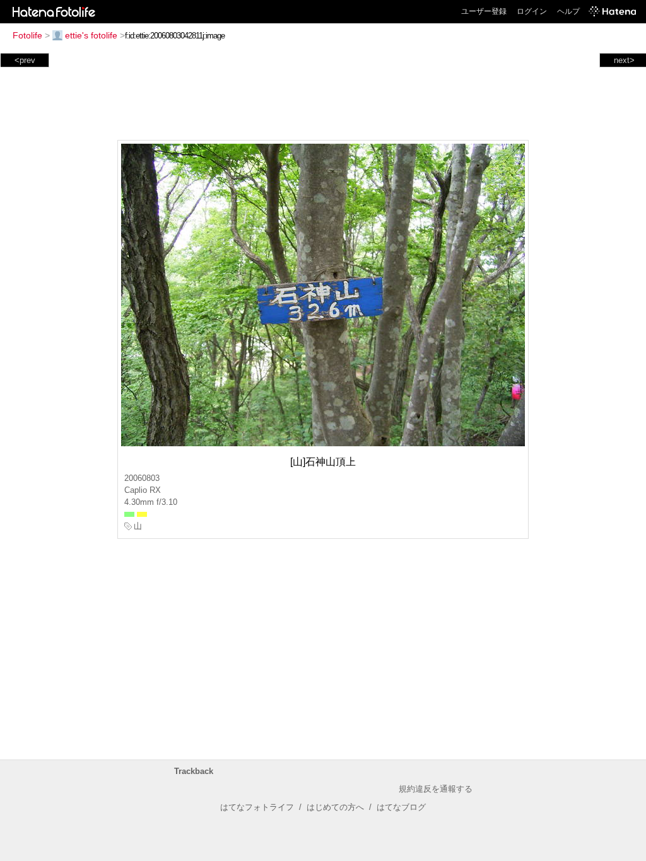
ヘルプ (568, 11)
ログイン (532, 11)
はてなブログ (401, 807)
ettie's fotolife (91, 35)
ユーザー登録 (484, 11)
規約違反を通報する (436, 789)
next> (624, 60)
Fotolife (27, 35)
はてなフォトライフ (257, 807)
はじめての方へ (335, 807)
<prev (25, 60)
